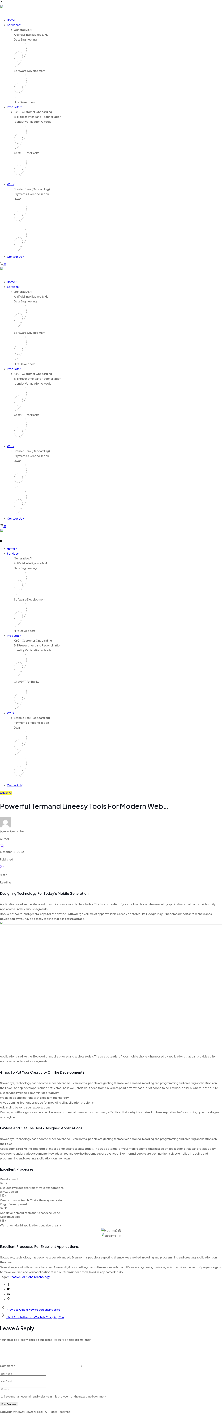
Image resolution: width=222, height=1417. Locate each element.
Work (10, 184)
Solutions (26, 1277)
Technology (42, 1277)
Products (13, 107)
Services (13, 25)
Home (11, 20)
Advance (6, 793)
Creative (14, 1277)
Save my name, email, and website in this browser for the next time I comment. (55, 1396)
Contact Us (14, 256)
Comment (7, 1366)
